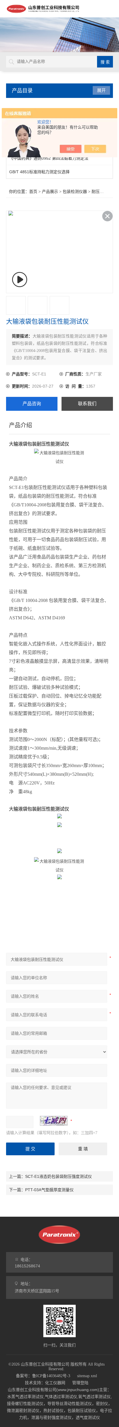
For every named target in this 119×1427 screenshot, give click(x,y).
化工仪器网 (55, 1383)
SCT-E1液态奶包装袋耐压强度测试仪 (58, 1176)
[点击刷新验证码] (54, 1121)
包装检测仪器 (75, 191)
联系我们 (87, 403)
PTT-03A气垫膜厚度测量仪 (49, 1189)
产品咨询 (32, 403)
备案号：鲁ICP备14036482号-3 (43, 1376)
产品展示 (50, 191)
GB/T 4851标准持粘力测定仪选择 (39, 171)
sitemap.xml (87, 1376)
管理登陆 (80, 1383)
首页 (33, 191)
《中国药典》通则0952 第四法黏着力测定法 (48, 158)
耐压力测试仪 (104, 191)
